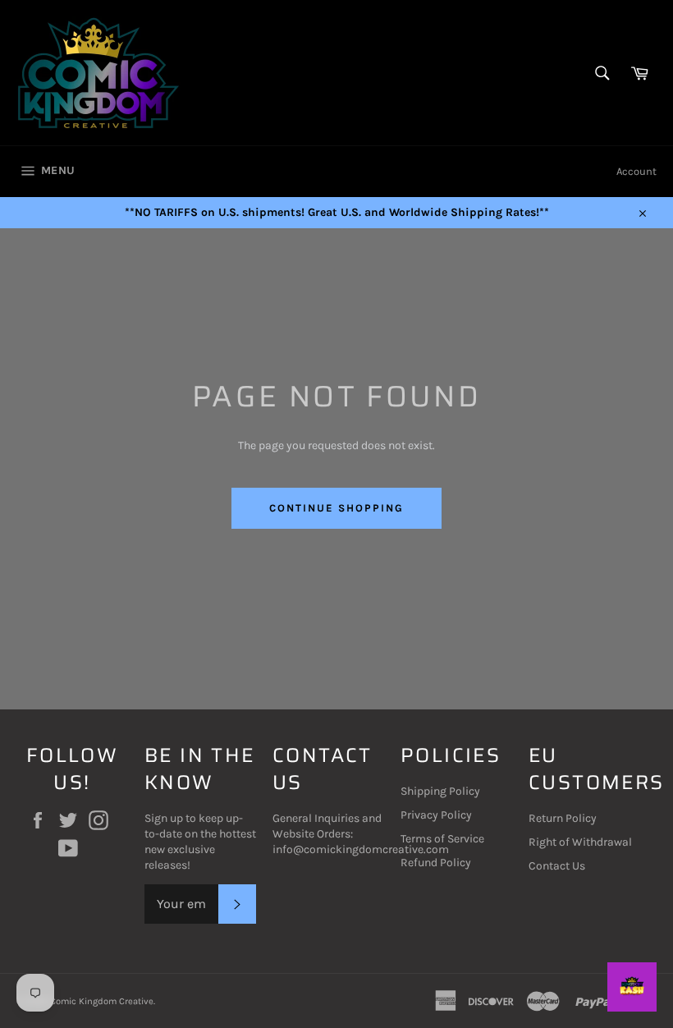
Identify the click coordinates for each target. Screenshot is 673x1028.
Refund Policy (436, 863)
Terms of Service (442, 839)
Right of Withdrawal (580, 842)
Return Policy (563, 818)
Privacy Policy (436, 815)
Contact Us (557, 866)
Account (636, 171)
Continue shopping (336, 508)
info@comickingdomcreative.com (360, 849)
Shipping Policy (440, 791)
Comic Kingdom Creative (101, 1001)
